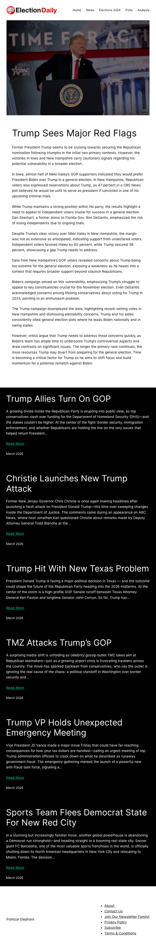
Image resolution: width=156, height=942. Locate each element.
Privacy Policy (115, 922)
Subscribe (112, 928)
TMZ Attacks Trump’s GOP (59, 643)
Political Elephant (20, 919)
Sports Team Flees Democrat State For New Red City (76, 817)
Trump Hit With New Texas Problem (77, 568)
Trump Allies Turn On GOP (58, 399)
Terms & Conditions (120, 933)
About (109, 906)
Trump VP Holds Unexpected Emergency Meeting (64, 727)
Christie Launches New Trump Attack (67, 483)
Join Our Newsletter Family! (127, 917)
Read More (15, 444)
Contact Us (113, 911)
